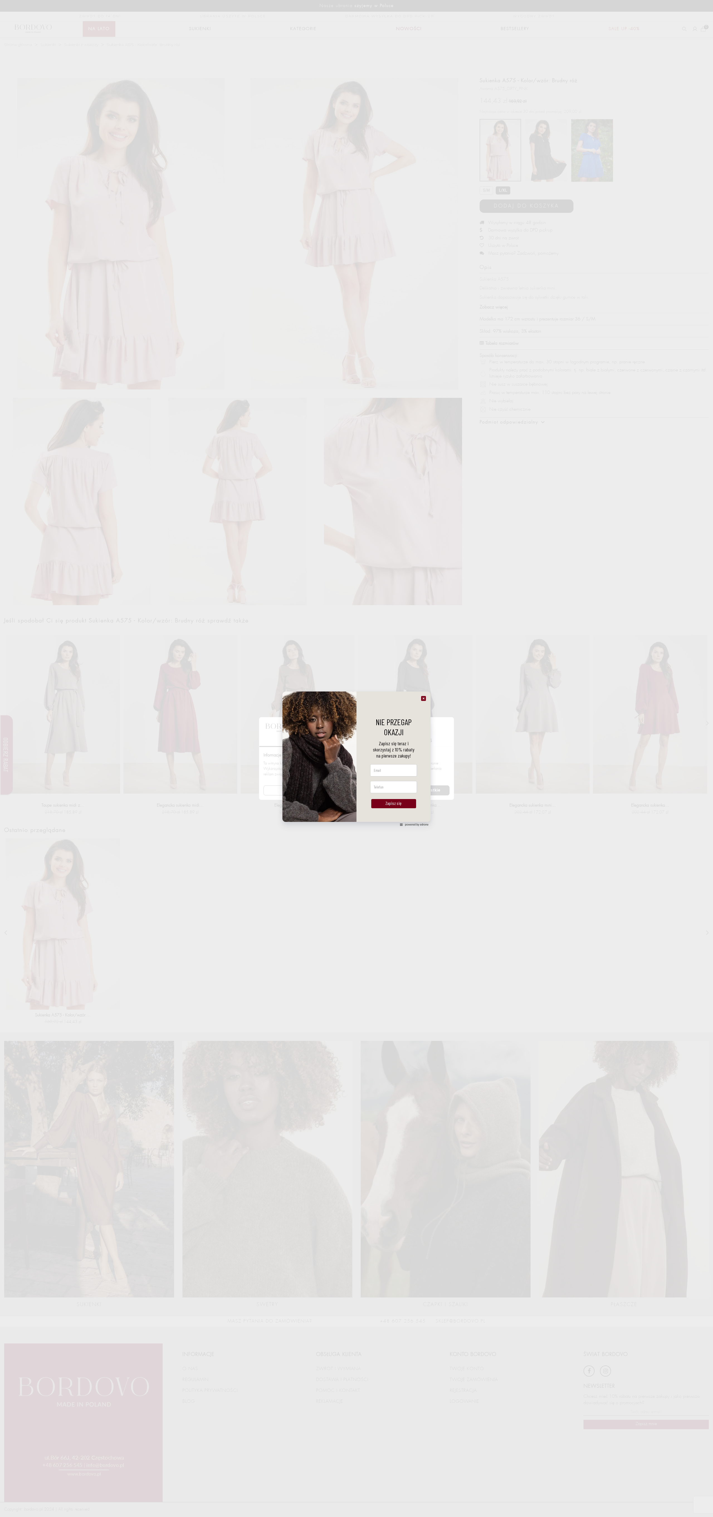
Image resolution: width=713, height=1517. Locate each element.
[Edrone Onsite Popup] (356, 758)
